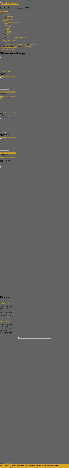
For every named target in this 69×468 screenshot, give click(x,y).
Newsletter (6, 29)
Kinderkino (10, 19)
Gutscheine (10, 28)
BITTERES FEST (5, 71)
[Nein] (12, 467)
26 (11, 314)
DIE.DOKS (10, 16)
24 (7, 314)
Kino (4, 35)
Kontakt (9, 31)
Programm (6, 14)
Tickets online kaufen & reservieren (12, 41)
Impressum (10, 32)
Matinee (9, 17)
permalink (28, 46)
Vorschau (5, 23)
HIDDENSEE (4, 132)
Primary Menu (4, 11)
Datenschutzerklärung (9, 40)
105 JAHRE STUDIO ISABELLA (16, 37)
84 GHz (8, 463)
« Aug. (2, 336)
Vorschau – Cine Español (13, 22)
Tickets (5, 25)
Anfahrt (9, 34)
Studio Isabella (33, 44)
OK (59, 465)
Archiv (15, 46)
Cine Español (7, 20)
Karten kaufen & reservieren (7, 76)
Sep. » (8, 317)
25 (9, 314)
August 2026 (6, 303)
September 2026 (6, 321)
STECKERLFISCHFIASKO (8, 92)
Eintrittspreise (10, 26)
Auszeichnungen (11, 38)
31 (7, 316)
